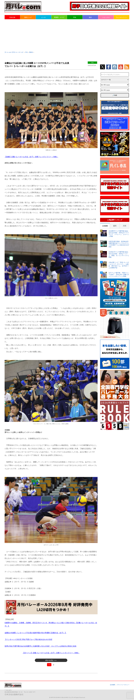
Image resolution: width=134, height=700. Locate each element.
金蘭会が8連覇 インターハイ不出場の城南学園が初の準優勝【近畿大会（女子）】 (35, 633)
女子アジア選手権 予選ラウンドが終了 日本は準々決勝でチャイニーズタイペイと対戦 (119, 274)
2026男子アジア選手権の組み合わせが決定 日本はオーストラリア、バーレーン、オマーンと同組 (119, 233)
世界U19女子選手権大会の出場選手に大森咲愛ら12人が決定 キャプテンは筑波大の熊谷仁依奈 (40, 646)
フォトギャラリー (121, 17)
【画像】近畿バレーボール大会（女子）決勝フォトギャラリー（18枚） (31, 157)
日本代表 (12, 17)
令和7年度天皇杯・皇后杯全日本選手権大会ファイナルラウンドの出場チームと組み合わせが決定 (119, 244)
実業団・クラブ (59, 17)
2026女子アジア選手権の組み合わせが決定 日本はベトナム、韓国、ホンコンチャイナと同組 (119, 254)
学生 (74, 17)
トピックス (106, 17)
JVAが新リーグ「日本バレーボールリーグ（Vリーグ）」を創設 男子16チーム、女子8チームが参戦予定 (119, 265)
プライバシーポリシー (123, 684)
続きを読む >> (51, 660)
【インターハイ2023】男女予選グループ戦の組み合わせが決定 (28, 639)
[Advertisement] (67, 35)
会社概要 (112, 684)
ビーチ (43, 17)
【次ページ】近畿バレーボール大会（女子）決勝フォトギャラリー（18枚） (51, 653)
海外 (90, 17)
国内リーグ (28, 17)
